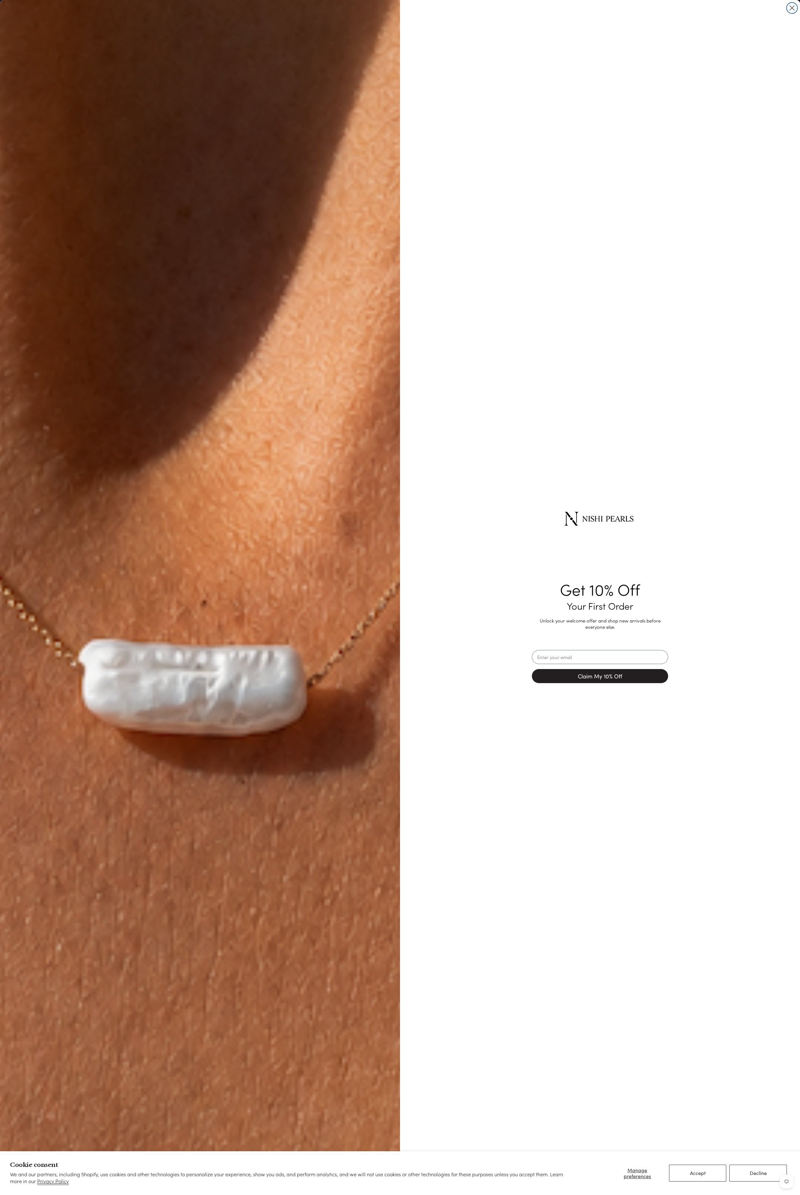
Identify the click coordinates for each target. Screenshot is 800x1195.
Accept (698, 1173)
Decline (758, 1173)
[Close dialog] (792, 7)
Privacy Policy (53, 1181)
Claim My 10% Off (600, 676)
